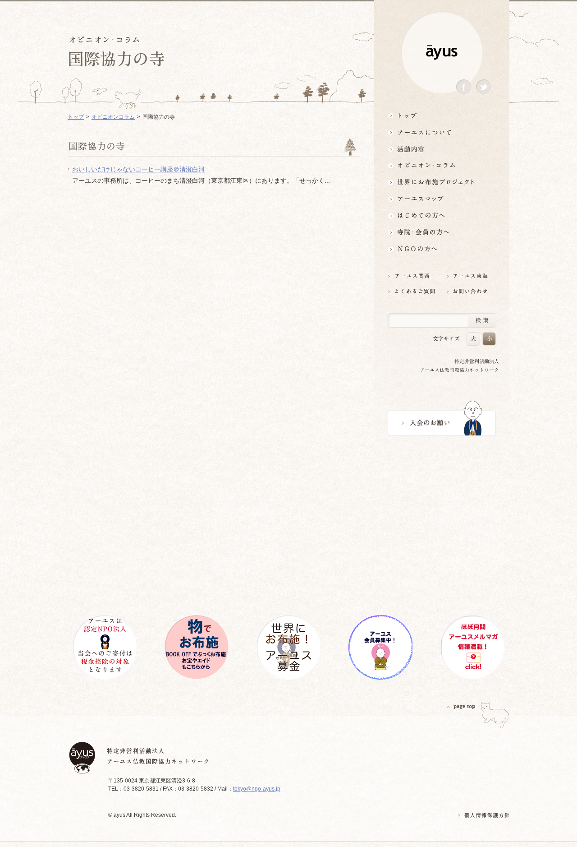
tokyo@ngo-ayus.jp (256, 789)
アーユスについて (441, 132)
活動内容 (441, 148)
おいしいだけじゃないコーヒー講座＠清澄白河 (138, 169)
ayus (442, 52)
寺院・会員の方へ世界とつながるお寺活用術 (441, 232)
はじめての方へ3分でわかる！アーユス (441, 215)
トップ (441, 115)
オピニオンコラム (113, 117)
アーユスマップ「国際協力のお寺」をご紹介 (441, 198)
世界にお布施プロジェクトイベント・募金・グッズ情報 (441, 182)
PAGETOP (461, 706)
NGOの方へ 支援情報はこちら (441, 248)
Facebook (464, 87)
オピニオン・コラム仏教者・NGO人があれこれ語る (441, 165)
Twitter (483, 87)
